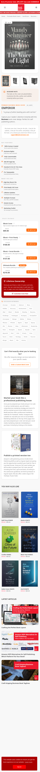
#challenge (5, 315)
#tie (17, 340)
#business (32, 312)
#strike (25, 337)
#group (33, 322)
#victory (24, 340)
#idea (16, 326)
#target (5, 340)
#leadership (34, 326)
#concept (5, 305)
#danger (14, 319)
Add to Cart (32, 230)
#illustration (25, 326)
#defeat (22, 319)
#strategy (18, 337)
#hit (4, 326)
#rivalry (24, 333)
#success (33, 337)
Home (3, 16)
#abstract (21, 305)
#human (10, 326)
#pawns (20, 330)
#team (11, 340)
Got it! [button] (19, 767)
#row (30, 333)
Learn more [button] (28, 762)
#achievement (22, 308)
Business (33, 16)
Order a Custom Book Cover (20, 364)
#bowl (10, 312)
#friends (12, 322)
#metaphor (12, 330)
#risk (18, 333)
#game (20, 322)
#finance (5, 322)
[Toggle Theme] (36, 7)
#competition (33, 315)
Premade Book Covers (14, 16)
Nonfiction (26, 16)
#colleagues (15, 315)
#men (4, 330)
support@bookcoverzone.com (20, 135)
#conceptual (6, 319)
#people (27, 330)
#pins (34, 330)
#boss (28, 305)
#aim (30, 308)
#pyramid (5, 333)
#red (12, 333)
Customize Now (21, 46)
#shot (10, 337)
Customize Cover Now (21, 294)
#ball (4, 312)
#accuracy (13, 308)
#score (4, 337)
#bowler (17, 312)
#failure (29, 319)
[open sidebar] (5, 7)
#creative (13, 305)
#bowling (24, 312)
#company (24, 315)
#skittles (5, 308)
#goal (26, 322)
